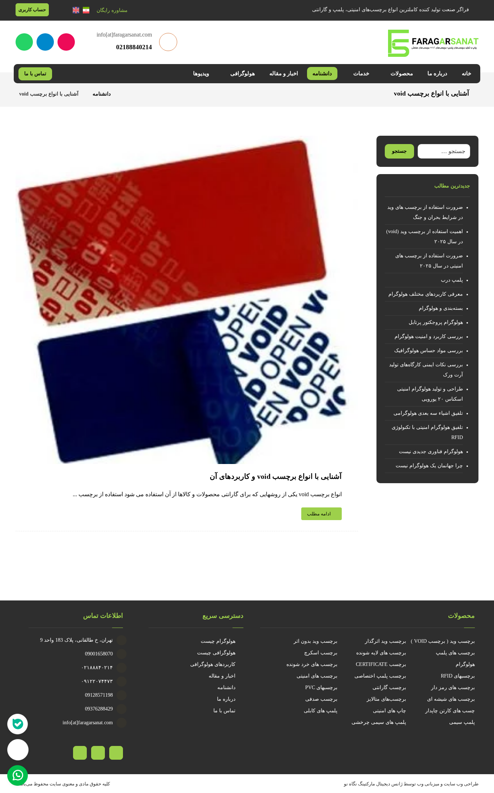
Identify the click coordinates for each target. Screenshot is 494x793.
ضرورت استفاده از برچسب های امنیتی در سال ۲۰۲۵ (429, 261)
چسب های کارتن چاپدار (450, 710)
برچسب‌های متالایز (386, 699)
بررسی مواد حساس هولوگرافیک (428, 350)
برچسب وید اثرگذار (385, 641)
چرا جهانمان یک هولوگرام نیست (429, 465)
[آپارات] (66, 42)
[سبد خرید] (60, 10)
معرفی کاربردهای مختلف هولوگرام (425, 294)
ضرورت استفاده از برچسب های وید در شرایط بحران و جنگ (425, 212)
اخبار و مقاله (222, 676)
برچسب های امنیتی (317, 676)
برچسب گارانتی (389, 687)
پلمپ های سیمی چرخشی (379, 722)
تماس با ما (224, 710)
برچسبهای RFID (458, 676)
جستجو (399, 151)
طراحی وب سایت (461, 783)
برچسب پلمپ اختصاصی (380, 676)
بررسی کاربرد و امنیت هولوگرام (429, 336)
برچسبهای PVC (321, 687)
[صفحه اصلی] (125, 94)
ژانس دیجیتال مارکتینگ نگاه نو (373, 783)
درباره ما (226, 699)
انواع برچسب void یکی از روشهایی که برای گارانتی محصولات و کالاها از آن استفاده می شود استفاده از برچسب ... (207, 494)
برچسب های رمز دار (453, 687)
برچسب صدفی (321, 699)
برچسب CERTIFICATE (381, 664)
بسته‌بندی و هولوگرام (441, 308)
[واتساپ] (24, 42)
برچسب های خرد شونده (311, 664)
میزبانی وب (428, 783)
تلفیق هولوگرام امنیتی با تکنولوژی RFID (427, 432)
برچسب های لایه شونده (381, 652)
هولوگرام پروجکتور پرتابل (436, 322)
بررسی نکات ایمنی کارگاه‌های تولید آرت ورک (426, 369)
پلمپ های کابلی (320, 710)
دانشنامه (226, 687)
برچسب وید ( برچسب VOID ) (443, 641)
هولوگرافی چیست (216, 652)
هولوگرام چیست (218, 641)
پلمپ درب (452, 280)
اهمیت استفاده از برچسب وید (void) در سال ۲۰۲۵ (424, 236)
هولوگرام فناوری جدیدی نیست (431, 451)
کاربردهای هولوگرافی (212, 664)
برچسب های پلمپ (455, 652)
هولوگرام (465, 664)
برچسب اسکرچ (320, 652)
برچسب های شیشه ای (451, 699)
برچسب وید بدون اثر (315, 641)
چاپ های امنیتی (389, 710)
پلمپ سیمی (462, 722)
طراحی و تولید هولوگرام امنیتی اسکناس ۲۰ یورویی (430, 394)
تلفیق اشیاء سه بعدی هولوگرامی (428, 413)
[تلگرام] (45, 42)
